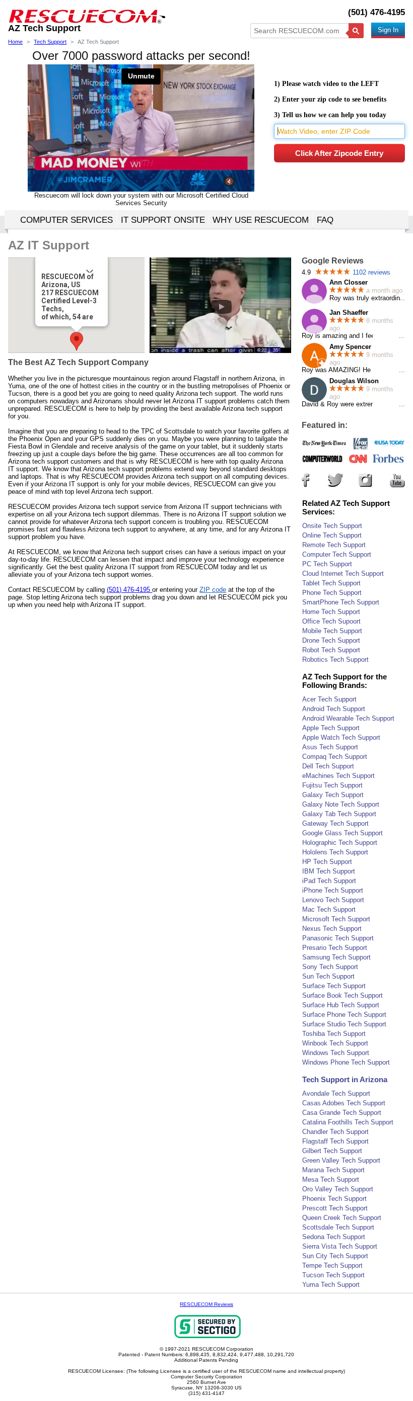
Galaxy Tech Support (333, 795)
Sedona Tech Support (333, 1237)
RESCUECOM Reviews (206, 1304)
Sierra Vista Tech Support (339, 1246)
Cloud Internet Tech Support (343, 573)
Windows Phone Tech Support (346, 1062)
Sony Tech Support (330, 967)
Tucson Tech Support (333, 1275)
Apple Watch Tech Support (341, 737)
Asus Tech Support (330, 747)
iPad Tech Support (329, 881)
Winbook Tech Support (335, 1043)
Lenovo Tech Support (333, 900)
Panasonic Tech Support (338, 938)
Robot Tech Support (331, 650)
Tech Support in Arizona (344, 1079)
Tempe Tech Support (332, 1265)
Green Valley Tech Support (341, 1160)
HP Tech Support (327, 861)
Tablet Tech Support (331, 583)
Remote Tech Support (334, 545)
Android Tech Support (333, 709)
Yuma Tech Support (331, 1284)
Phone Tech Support (332, 592)
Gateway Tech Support (335, 823)
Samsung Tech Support (336, 957)
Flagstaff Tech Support (335, 1141)
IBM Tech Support (328, 871)
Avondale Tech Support (336, 1093)
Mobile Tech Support (332, 631)
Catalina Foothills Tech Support (347, 1122)
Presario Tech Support (334, 947)
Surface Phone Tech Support (344, 1014)
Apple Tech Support (331, 728)
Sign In (388, 30)
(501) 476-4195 (376, 12)
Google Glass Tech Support (342, 833)
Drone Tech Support (331, 640)
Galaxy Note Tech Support (340, 804)
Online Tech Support (332, 535)
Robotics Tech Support (335, 659)
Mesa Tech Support (330, 1179)
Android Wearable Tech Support (348, 718)
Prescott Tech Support (335, 1208)
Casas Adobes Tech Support (343, 1103)
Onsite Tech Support (332, 526)
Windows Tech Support (335, 1053)
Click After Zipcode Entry (339, 153)
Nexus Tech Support (332, 928)
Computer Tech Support (336, 554)
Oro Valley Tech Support (337, 1189)
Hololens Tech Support (335, 852)
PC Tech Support (327, 564)
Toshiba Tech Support (334, 1033)
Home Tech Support (331, 612)
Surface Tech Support (334, 986)
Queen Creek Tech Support (341, 1217)
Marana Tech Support (333, 1170)
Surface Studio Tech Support (344, 1024)
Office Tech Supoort (331, 621)
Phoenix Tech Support (334, 1198)
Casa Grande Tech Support (341, 1112)
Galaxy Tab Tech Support (339, 814)
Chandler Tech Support (335, 1131)
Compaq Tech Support (334, 756)
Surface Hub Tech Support (340, 1005)
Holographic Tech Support (339, 842)
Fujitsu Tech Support (332, 785)
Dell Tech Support (328, 766)
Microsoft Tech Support (336, 919)
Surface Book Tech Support (342, 995)
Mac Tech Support (329, 909)
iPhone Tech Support (332, 890)
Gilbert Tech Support (332, 1151)
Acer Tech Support (329, 699)
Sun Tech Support (328, 976)
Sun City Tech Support (335, 1256)
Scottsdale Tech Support (338, 1227)
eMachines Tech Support (338, 775)
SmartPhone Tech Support (340, 602)
